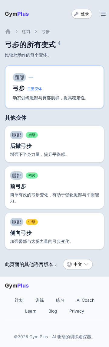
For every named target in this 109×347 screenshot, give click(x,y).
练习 (26, 31)
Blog (52, 310)
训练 (39, 300)
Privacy (76, 310)
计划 (19, 300)
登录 (85, 13)
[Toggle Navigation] (103, 14)
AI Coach (85, 300)
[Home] (8, 31)
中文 (78, 264)
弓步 (45, 31)
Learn (30, 310)
